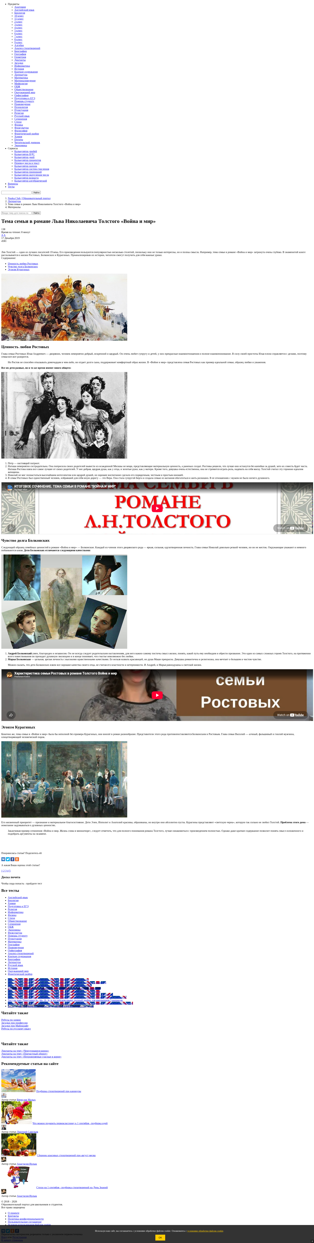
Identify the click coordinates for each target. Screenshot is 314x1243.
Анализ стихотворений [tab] (21, 953)
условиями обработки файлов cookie (205, 1231)
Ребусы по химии (11, 1019)
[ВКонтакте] (3, 859)
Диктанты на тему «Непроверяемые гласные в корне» (31, 1056)
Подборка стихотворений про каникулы (58, 1091)
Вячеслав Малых (26, 1099)
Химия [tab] (12, 903)
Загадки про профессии (14, 1022)
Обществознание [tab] (17, 921)
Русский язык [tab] (15, 965)
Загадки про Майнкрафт (14, 1025)
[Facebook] (12, 859)
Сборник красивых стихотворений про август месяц (66, 1155)
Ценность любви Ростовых (23, 263)
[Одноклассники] (17, 859)
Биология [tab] (13, 900)
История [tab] (12, 968)
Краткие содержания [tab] (19, 956)
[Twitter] (8, 859)
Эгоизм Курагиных (18, 269)
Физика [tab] (12, 915)
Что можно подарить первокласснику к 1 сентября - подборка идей (70, 1123)
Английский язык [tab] (18, 897)
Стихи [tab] (11, 918)
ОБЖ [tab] (11, 926)
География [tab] (13, 944)
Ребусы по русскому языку (16, 1028)
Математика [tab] (14, 941)
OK (160, 1237)
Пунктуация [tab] (15, 938)
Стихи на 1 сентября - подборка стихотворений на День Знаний (72, 1187)
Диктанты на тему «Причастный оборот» (24, 1053)
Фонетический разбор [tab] (20, 974)
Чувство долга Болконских (23, 266)
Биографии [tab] (14, 959)
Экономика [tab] (14, 929)
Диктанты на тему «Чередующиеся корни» (25, 1050)
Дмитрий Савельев (27, 1131)
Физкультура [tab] (15, 932)
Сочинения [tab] (14, 924)
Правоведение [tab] (16, 947)
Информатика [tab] (15, 912)
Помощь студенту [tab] (18, 935)
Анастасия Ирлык (27, 1163)
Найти (36, 213)
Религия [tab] (12, 909)
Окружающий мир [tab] (18, 971)
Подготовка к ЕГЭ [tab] (18, 906)
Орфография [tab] (15, 950)
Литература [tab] (14, 962)
